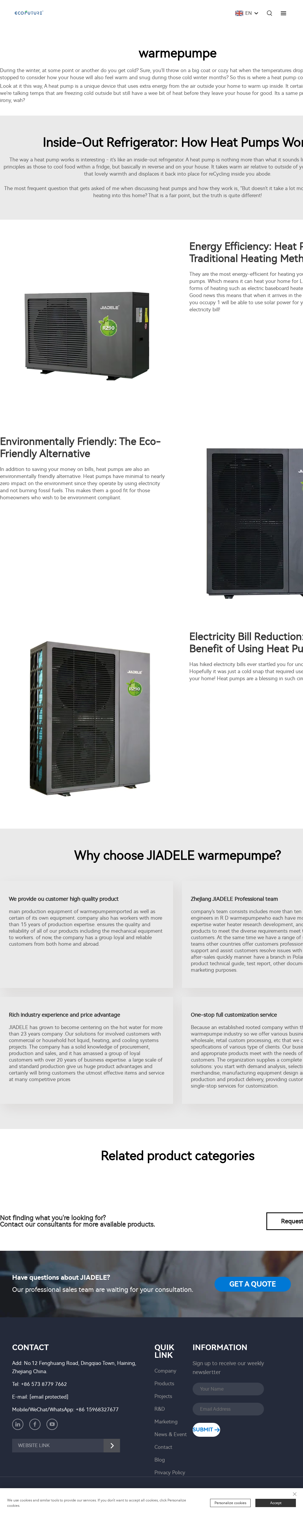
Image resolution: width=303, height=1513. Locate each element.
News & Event (170, 1434)
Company (165, 1371)
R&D (159, 1409)
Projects (163, 1396)
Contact (163, 1447)
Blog (159, 1460)
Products (164, 1383)
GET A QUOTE (252, 1284)
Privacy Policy (169, 1472)
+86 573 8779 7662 (44, 1384)
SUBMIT (203, 1429)
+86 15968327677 (97, 1409)
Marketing (166, 1422)
